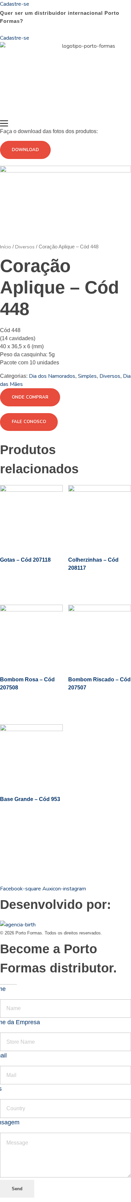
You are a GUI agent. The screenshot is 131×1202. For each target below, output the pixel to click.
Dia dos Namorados (52, 376)
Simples (87, 376)
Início (5, 246)
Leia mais (26, 583)
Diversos (25, 246)
